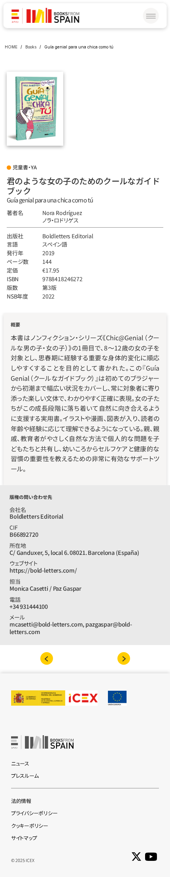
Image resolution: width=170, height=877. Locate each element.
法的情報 (21, 801)
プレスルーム (24, 775)
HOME (11, 46)
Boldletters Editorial (67, 236)
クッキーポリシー (29, 825)
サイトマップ (24, 838)
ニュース (20, 763)
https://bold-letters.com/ (43, 570)
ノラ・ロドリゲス (60, 220)
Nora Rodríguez (62, 213)
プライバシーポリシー (34, 813)
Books (30, 46)
